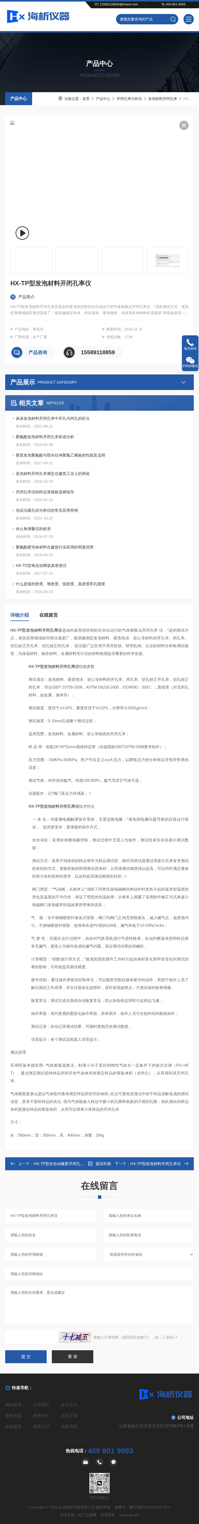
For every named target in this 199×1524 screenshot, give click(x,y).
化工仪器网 (87, 1515)
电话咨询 (190, 348)
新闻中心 (41, 1415)
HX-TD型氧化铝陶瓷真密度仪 (41, 565)
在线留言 (48, 615)
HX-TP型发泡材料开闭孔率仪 (155, 1163)
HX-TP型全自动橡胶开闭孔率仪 (61, 1163)
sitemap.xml (129, 1515)
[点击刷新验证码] (75, 1337)
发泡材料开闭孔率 (162, 99)
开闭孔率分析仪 (129, 99)
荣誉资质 (13, 1415)
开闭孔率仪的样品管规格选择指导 (45, 492)
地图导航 (69, 1426)
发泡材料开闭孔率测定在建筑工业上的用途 (53, 473)
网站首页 (13, 1405)
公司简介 (41, 1405)
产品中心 (18, 98)
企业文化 (69, 1405)
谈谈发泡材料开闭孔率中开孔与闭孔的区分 (53, 418)
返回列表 (103, 1163)
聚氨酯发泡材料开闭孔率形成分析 (45, 437)
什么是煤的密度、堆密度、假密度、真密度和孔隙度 (60, 584)
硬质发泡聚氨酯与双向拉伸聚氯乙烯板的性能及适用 (60, 455)
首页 (86, 99)
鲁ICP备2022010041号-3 (149, 1507)
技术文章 (69, 1415)
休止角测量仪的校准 (33, 528)
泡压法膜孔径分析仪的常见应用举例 (47, 510)
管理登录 (108, 1515)
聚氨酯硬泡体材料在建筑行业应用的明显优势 (55, 547)
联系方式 (41, 1426)
